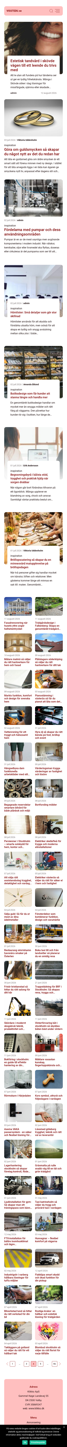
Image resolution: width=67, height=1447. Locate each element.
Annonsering (34, 1422)
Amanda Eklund (31, 384)
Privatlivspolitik (38, 1442)
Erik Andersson (30, 465)
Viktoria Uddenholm (27, 140)
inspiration (10, 145)
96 (54, 1364)
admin (13, 93)
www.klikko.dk (36, 1408)
